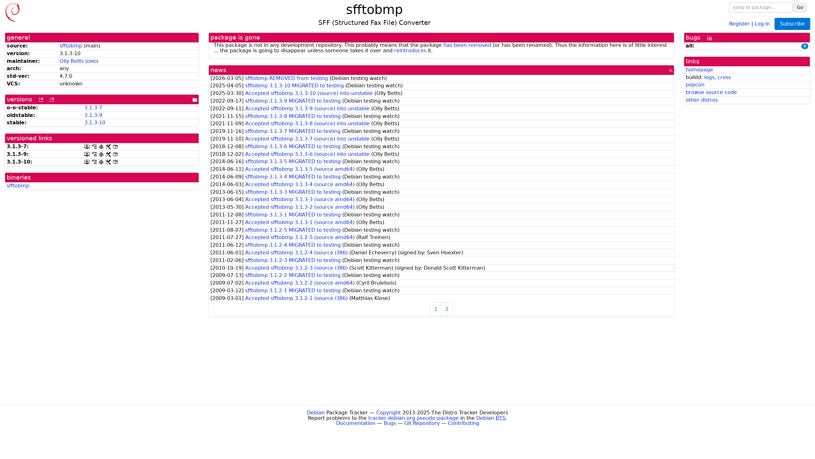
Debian (316, 413)
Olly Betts (72, 61)
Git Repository (422, 423)
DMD (92, 61)
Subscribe (792, 24)
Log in (762, 23)
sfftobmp (71, 46)
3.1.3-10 (94, 123)
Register (739, 23)
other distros (702, 100)
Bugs (390, 423)
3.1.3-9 (93, 115)
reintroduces (410, 50)
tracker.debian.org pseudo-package (413, 418)
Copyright (388, 413)
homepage (699, 70)
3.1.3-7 (93, 108)
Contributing (463, 423)
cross (724, 77)
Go (800, 7)
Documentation (355, 423)
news (218, 70)
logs (709, 77)
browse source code (711, 92)
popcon (695, 85)
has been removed (467, 45)
